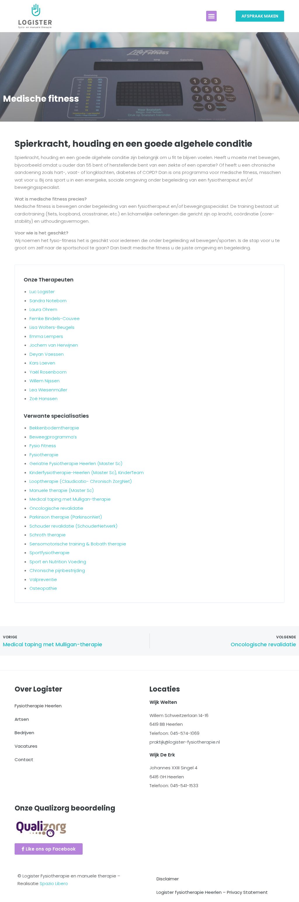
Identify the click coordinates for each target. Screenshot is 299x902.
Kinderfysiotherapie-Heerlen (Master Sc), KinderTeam (86, 472)
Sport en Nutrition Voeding (57, 562)
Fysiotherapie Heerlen (38, 706)
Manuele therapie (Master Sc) (61, 490)
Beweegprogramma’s (53, 437)
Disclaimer (168, 879)
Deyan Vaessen (46, 354)
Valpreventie (43, 579)
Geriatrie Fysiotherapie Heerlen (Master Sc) (75, 463)
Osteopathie (43, 588)
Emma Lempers (46, 336)
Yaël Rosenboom (48, 372)
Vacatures (26, 746)
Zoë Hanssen (43, 398)
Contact (24, 759)
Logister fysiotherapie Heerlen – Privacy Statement (212, 892)
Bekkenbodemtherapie (54, 428)
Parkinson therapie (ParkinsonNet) (65, 517)
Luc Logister (42, 291)
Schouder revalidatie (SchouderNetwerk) (73, 526)
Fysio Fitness (42, 446)
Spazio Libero (54, 883)
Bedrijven (24, 733)
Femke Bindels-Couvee (54, 318)
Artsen (22, 719)
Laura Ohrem (43, 309)
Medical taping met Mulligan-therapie (70, 499)
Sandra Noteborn (48, 301)
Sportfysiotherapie (49, 553)
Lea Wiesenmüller (48, 390)
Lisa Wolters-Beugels (51, 327)
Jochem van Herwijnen (53, 345)
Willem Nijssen (44, 381)
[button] (211, 16)
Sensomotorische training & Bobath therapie (77, 544)
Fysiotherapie (43, 455)
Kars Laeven (42, 363)
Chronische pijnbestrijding (57, 570)
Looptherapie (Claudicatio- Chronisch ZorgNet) (80, 481)
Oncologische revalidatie (56, 508)
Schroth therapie (47, 535)
